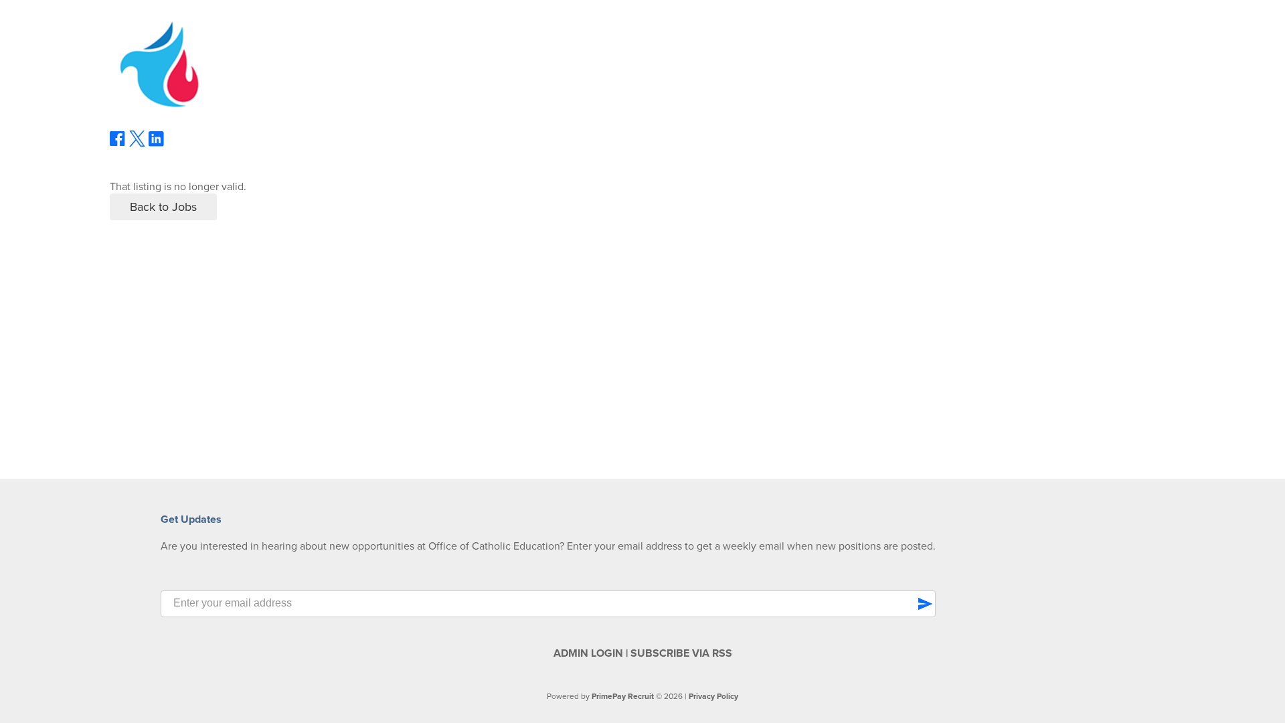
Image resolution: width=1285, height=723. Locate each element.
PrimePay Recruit (623, 696)
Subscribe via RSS (681, 653)
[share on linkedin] (157, 144)
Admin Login (588, 653)
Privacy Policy (713, 696)
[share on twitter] (137, 143)
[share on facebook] (118, 143)
